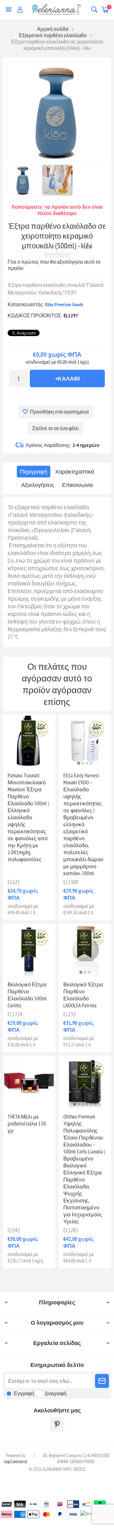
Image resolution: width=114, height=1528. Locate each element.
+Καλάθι (67, 378)
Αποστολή (102, 1381)
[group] (85, 740)
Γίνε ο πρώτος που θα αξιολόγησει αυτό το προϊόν (54, 265)
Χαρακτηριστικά (74, 471)
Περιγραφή (33, 471)
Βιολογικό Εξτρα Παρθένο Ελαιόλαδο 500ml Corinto (27, 995)
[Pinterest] (57, 1424)
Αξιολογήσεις (37, 485)
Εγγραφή (24, 1393)
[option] (23, 180)
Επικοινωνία (77, 485)
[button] (27, 763)
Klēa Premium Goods (64, 304)
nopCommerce (15, 1461)
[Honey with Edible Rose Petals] (29, 1082)
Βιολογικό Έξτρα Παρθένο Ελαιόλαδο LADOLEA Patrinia (83, 995)
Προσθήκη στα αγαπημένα (59, 412)
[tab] (33, 471)
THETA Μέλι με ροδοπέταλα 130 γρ (27, 1123)
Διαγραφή (55, 1393)
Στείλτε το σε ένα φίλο (55, 428)
